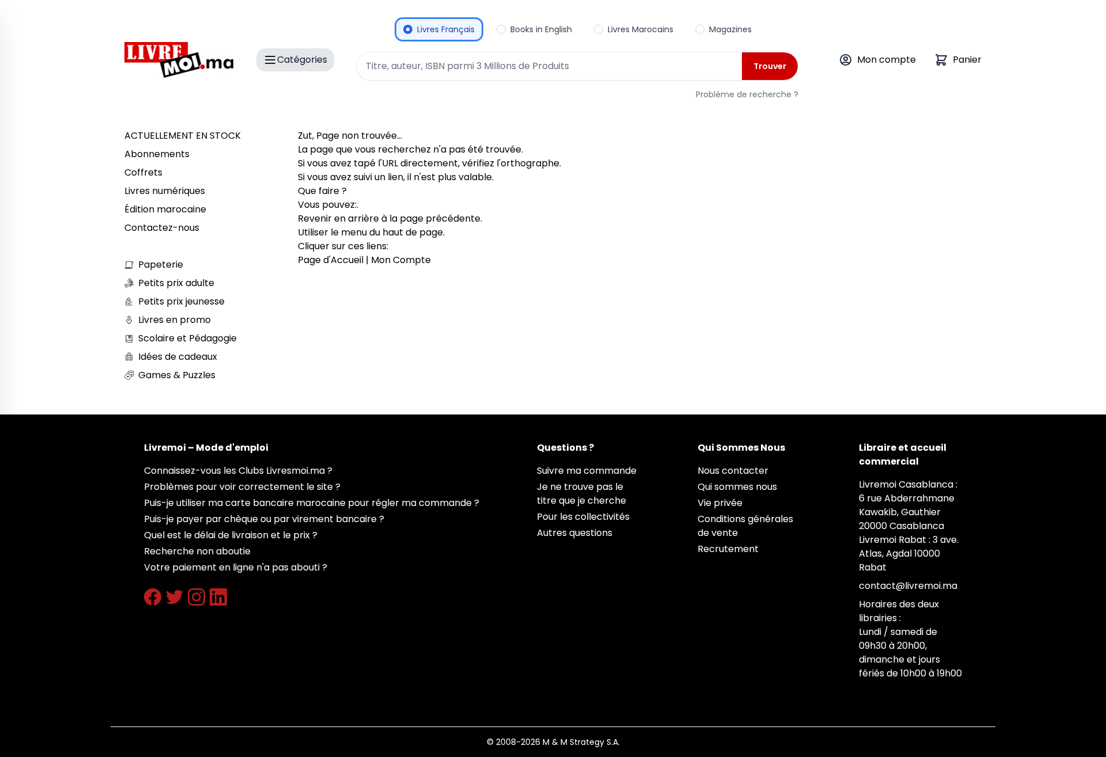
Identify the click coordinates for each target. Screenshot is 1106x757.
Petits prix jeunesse (181, 301)
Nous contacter (733, 470)
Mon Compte (401, 260)
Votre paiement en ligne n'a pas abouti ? (235, 567)
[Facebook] (152, 597)
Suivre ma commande (587, 470)
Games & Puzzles (176, 375)
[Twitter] (174, 597)
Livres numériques (164, 190)
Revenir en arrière (338, 218)
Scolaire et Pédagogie (187, 338)
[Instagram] (196, 597)
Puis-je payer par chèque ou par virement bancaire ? (264, 519)
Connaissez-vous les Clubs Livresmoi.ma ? (238, 470)
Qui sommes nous (737, 486)
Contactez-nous (161, 227)
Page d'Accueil (330, 260)
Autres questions (574, 532)
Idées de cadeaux (177, 356)
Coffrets (143, 172)
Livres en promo (174, 319)
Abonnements (157, 154)
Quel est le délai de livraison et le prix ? (230, 535)
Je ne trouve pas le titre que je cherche (581, 493)
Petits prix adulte (176, 283)
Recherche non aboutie (197, 551)
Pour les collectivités (583, 516)
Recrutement (728, 549)
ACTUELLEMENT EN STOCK (182, 135)
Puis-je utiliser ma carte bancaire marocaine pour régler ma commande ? (311, 502)
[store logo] (178, 60)
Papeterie (160, 264)
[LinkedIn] (218, 597)
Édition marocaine (165, 209)
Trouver (769, 66)
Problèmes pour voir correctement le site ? (242, 486)
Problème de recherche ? (747, 94)
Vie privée (720, 502)
